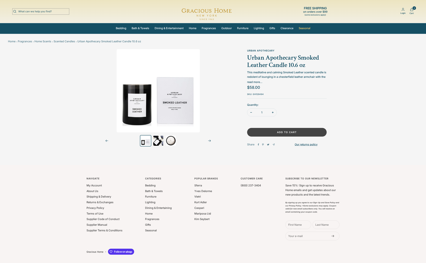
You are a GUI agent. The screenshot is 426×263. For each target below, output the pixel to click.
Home (192, 28)
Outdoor (226, 28)
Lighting (259, 28)
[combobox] (43, 11)
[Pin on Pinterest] (263, 144)
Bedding (121, 28)
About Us (92, 191)
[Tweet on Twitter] (268, 144)
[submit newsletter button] (333, 236)
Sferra (198, 185)
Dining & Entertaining (158, 208)
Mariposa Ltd (202, 213)
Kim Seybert (202, 219)
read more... (254, 82)
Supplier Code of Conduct (103, 219)
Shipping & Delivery (99, 196)
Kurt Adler (200, 202)
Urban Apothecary (261, 50)
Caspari (199, 208)
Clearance (287, 28)
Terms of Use (95, 213)
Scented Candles (64, 41)
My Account (94, 185)
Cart (412, 13)
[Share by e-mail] (274, 145)
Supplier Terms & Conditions (104, 230)
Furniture (242, 28)
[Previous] (106, 141)
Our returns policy (306, 144)
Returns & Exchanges (100, 202)
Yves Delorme (203, 191)
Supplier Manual (97, 224)
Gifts (272, 28)
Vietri (197, 196)
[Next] (209, 141)
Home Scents (42, 41)
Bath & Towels (140, 28)
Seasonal (304, 28)
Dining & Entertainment (169, 28)
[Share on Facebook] (258, 144)
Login (403, 13)
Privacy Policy (95, 208)
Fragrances (209, 28)
